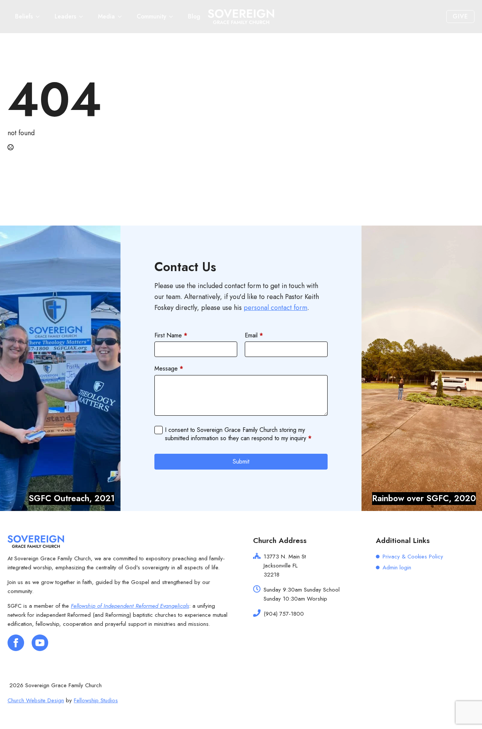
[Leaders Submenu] (83, 16)
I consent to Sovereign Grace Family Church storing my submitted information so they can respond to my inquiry (238, 434)
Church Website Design (36, 700)
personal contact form (275, 308)
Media (106, 16)
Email (254, 335)
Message (168, 368)
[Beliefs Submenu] (40, 16)
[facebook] (16, 642)
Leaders (65, 16)
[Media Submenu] (122, 16)
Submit (241, 461)
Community (151, 16)
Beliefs (24, 16)
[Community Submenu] (173, 16)
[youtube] (40, 642)
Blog (194, 16)
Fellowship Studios (96, 700)
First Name (170, 335)
